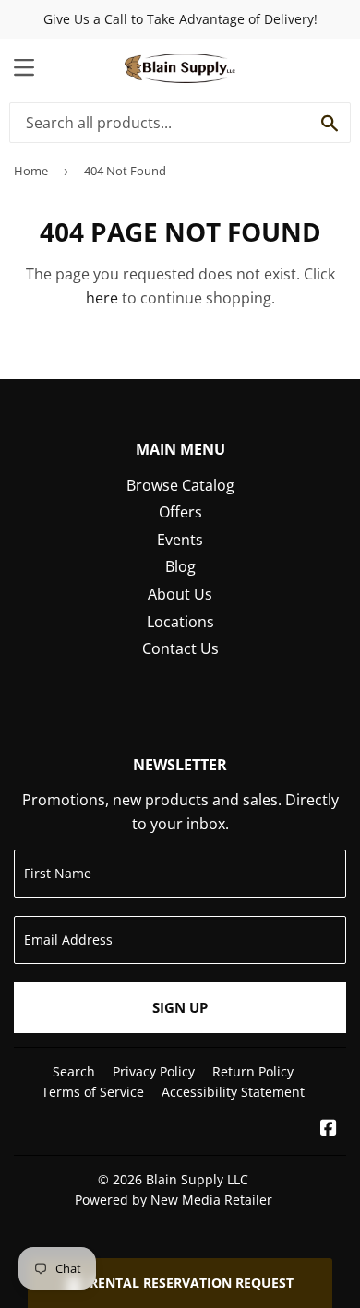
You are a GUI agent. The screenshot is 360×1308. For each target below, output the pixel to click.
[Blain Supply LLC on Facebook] (328, 1129)
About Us (180, 594)
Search (74, 1071)
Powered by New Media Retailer (173, 1199)
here (102, 298)
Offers (180, 512)
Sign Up (180, 1007)
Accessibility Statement (233, 1091)
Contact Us (180, 648)
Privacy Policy (154, 1071)
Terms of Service (93, 1091)
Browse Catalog (180, 485)
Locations (180, 622)
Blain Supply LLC (197, 1179)
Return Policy (253, 1071)
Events (180, 539)
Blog (180, 566)
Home (31, 170)
